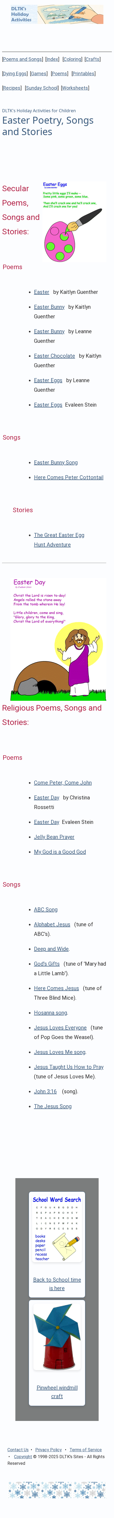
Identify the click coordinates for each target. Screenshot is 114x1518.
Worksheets (75, 88)
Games (38, 73)
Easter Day (46, 797)
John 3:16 (45, 1091)
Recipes (11, 88)
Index (52, 59)
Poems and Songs (22, 59)
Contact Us (18, 1449)
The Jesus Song (53, 1106)
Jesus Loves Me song (59, 1052)
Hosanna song (50, 1013)
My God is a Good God (60, 852)
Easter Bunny (49, 307)
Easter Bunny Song (56, 462)
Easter (41, 292)
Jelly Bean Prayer (54, 837)
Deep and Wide (51, 949)
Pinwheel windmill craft (57, 1391)
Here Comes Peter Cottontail (68, 477)
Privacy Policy (48, 1449)
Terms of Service (85, 1449)
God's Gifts (47, 964)
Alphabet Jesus (52, 924)
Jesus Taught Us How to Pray (68, 1067)
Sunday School (42, 88)
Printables (83, 73)
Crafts (92, 59)
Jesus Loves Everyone (60, 1027)
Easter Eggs (48, 380)
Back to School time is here (57, 1284)
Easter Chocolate (54, 356)
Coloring (72, 59)
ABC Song (46, 909)
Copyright (23, 1456)
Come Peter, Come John (63, 782)
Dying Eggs (15, 73)
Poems (59, 73)
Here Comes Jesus (56, 988)
